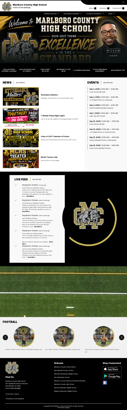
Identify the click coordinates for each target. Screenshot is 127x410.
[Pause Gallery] (113, 51)
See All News (20, 82)
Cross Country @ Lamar (97, 92)
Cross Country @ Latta (97, 124)
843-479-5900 (15, 388)
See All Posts (36, 179)
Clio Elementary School (62, 377)
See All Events (108, 82)
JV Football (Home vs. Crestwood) (101, 100)
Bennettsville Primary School (63, 370)
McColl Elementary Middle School (65, 388)
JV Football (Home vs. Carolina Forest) (102, 132)
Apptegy (67, 407)
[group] (23, 340)
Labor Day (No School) (97, 116)
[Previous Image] (109, 51)
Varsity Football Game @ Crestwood (101, 108)
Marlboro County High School (64, 384)
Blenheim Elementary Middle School (66, 374)
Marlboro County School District (65, 367)
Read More (30, 196)
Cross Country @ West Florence (100, 148)
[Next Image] (118, 51)
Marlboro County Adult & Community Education (70, 381)
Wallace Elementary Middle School (65, 391)
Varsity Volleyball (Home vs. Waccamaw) (103, 140)
